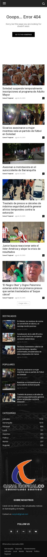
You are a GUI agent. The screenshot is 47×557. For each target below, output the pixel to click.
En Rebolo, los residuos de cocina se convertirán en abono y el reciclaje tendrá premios (30, 323)
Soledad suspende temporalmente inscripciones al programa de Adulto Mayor (23, 91)
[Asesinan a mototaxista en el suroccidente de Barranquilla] (23, 153)
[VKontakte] (35, 531)
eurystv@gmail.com (20, 514)
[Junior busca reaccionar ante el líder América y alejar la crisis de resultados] (23, 232)
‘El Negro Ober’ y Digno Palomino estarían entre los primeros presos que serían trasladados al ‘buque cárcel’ (22, 290)
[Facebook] (17, 531)
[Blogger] (11, 531)
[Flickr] (23, 531)
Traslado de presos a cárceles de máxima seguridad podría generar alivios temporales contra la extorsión (22, 208)
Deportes (6, 241)
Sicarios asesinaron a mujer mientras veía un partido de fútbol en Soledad (22, 131)
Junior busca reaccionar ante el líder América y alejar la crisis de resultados (21, 248)
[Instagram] (29, 531)
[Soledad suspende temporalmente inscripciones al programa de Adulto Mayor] (23, 74)
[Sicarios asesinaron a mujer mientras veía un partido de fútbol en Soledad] (23, 114)
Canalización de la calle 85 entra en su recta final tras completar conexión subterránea (29, 336)
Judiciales (6, 123)
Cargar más (23, 303)
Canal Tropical (8, 98)
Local (5, 84)
